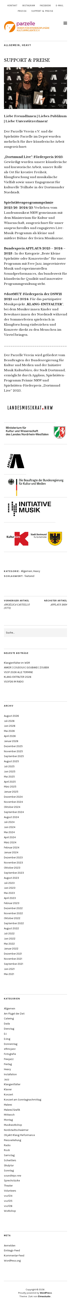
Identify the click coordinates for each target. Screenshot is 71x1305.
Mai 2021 (9, 974)
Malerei (8, 1104)
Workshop (10, 1210)
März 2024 (10, 842)
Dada (7, 1023)
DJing (7, 1038)
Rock (7, 1150)
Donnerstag (10, 1044)
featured (29, 576)
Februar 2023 (11, 903)
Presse (22, 11)
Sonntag (9, 1170)
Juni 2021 (9, 968)
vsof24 (8, 1195)
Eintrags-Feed (12, 1250)
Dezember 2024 (13, 796)
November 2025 (13, 751)
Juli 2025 (9, 766)
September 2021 (13, 963)
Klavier (8, 1089)
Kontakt (12, 5)
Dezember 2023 (13, 857)
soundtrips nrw (12, 1175)
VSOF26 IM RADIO (14, 681)
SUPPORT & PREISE (42, 11)
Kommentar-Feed (14, 1255)
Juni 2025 (9, 771)
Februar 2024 (11, 847)
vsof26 (8, 1206)
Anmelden (9, 1245)
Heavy (26, 45)
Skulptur (9, 1165)
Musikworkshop (13, 1124)
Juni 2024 (9, 827)
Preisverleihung (12, 1140)
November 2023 (13, 862)
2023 (8, 253)
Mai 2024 (9, 832)
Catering (9, 1018)
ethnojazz (10, 1048)
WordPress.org (12, 1260)
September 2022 (14, 923)
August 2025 (11, 761)
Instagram (28, 5)
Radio (7, 1145)
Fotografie (10, 1054)
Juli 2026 (9, 720)
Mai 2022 (9, 943)
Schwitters (10, 1160)
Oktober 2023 (12, 867)
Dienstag (9, 1028)
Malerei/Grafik (12, 1109)
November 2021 (13, 958)
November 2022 (13, 913)
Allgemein (12, 45)
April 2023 (10, 898)
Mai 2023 (9, 892)
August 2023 (11, 877)
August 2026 (11, 715)
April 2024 (10, 837)
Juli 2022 (9, 933)
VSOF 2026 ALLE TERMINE (18, 672)
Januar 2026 (11, 741)
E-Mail (60, 5)
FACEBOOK (45, 5)
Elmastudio (44, 1296)
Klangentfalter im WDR (17, 662)
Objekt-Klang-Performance (19, 1135)
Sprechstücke (12, 1180)
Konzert (8, 1094)
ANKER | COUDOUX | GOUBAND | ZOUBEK (26, 667)
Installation (10, 1074)
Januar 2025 (11, 791)
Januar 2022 (11, 948)
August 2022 (11, 928)
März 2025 (10, 786)
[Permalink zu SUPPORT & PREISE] (35, 108)
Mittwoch (9, 1114)
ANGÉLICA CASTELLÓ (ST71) (17, 604)
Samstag (9, 1155)
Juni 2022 (9, 938)
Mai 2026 (9, 730)
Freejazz (9, 1059)
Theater (8, 1185)
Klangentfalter (12, 1084)
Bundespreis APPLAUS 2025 (27, 248)
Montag (8, 1119)
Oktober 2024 (12, 806)
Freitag (8, 1064)
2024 (58, 248)
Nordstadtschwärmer (16, 1130)
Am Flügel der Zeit (14, 1013)
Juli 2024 (9, 822)
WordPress (46, 1292)
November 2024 (13, 801)
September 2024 (14, 812)
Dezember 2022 (13, 908)
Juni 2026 (9, 725)
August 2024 (11, 817)
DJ (5, 1033)
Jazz (6, 1079)
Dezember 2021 (13, 953)
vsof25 (8, 1200)
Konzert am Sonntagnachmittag (22, 1099)
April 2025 (10, 781)
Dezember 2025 (13, 746)
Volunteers (10, 1190)
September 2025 (14, 756)
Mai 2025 (9, 776)
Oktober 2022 (12, 918)
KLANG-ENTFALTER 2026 (17, 676)
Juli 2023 (9, 882)
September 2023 (14, 872)
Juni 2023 (9, 887)
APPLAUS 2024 (55, 602)
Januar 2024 (11, 852)
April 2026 (10, 736)
